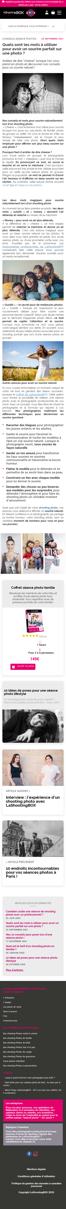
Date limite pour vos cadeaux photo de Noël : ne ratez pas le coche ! (31, 1084)
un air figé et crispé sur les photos (22, 185)
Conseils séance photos (19, 39)
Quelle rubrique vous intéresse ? (28, 26)
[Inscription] (46, 13)
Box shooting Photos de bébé (16, 1042)
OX (31, 394)
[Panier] (53, 13)
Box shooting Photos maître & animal (20, 1033)
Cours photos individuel (14, 1061)
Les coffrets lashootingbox (21, 1028)
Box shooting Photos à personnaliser (20, 1065)
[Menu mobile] (59, 12)
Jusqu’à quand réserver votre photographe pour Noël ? (30, 1077)
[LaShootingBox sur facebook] (29, 1155)
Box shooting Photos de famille (17, 1038)
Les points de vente (12, 1007)
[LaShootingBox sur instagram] (35, 1156)
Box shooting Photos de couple (17, 1052)
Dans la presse (10, 1011)
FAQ (5, 1016)
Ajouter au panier (25, 665)
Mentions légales (36, 1169)
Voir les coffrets (41, 5)
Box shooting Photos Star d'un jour (19, 1047)
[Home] (13, 13)
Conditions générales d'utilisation (36, 1176)
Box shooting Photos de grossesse (19, 1056)
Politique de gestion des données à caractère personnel (36, 1185)
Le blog (7, 1073)
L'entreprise (8, 997)
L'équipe (7, 1002)
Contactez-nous (10, 1020)
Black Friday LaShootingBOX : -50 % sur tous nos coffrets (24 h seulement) (32, 1091)
